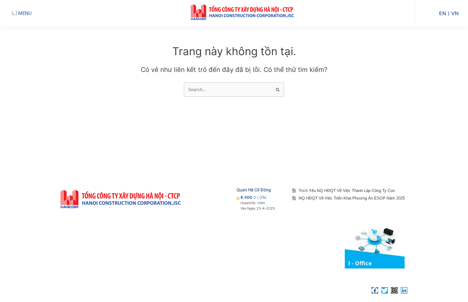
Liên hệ (304, 243)
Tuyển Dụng (309, 253)
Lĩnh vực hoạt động (225, 264)
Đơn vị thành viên (224, 243)
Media (303, 232)
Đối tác (258, 260)
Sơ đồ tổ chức (220, 253)
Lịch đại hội (263, 249)
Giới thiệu (216, 232)
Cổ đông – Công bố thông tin (271, 235)
